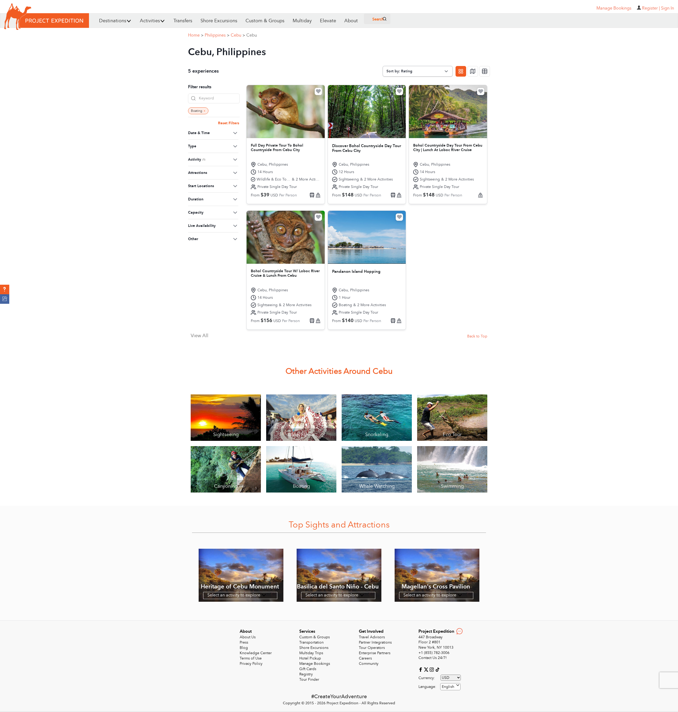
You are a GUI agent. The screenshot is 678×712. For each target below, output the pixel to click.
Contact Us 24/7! (432, 657)
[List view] (484, 71)
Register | (651, 8)
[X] (427, 669)
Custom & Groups (265, 20)
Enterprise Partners (374, 653)
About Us (248, 637)
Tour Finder (309, 679)
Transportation (311, 642)
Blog (244, 647)
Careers (365, 658)
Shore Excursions (218, 20)
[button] (4, 289)
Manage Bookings (314, 663)
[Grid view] (461, 71)
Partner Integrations (375, 642)
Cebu (238, 35)
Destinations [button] (112, 20)
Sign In (667, 8)
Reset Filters (228, 123)
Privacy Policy (251, 663)
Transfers (182, 20)
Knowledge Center (256, 653)
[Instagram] (432, 669)
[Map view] (472, 71)
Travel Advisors (372, 637)
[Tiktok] (437, 669)
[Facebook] (421, 669)
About (351, 20)
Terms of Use (251, 658)
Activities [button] (150, 20)
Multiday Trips (311, 653)
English (448, 686)
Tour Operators (372, 647)
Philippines (217, 35)
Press (244, 642)
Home (195, 35)
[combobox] (450, 686)
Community (368, 663)
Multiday (302, 20)
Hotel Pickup (310, 658)
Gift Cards (307, 668)
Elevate (328, 20)
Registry (306, 674)
